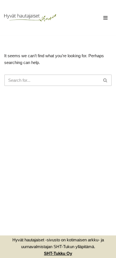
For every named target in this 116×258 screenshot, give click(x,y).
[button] (105, 80)
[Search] (105, 80)
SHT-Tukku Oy (58, 253)
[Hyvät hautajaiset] (30, 18)
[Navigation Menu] (105, 17)
